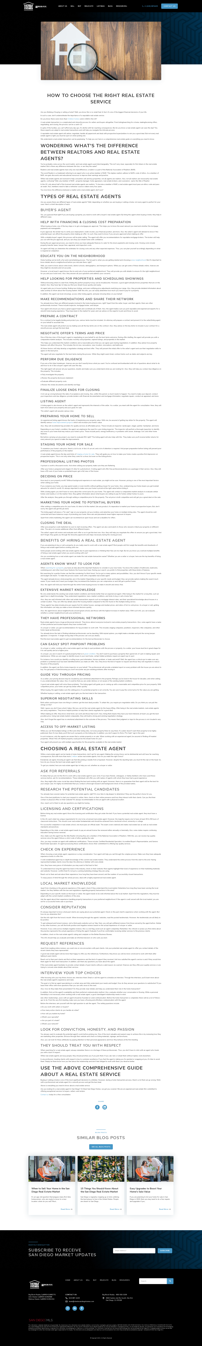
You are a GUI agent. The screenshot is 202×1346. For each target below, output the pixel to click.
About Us (62, 6)
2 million (74, 756)
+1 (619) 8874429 (151, 6)
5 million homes (73, 119)
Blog (110, 6)
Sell (72, 6)
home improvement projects (62, 422)
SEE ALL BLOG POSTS (101, 1147)
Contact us (45, 1094)
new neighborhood (139, 260)
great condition (90, 654)
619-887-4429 (74, 1298)
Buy (79, 6)
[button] (35, 6)
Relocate (89, 6)
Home (67, 1280)
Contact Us (169, 6)
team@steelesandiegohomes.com (81, 1301)
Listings (101, 6)
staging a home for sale (85, 454)
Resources (125, 1280)
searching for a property (54, 568)
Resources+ (121, 6)
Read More (65, 1209)
